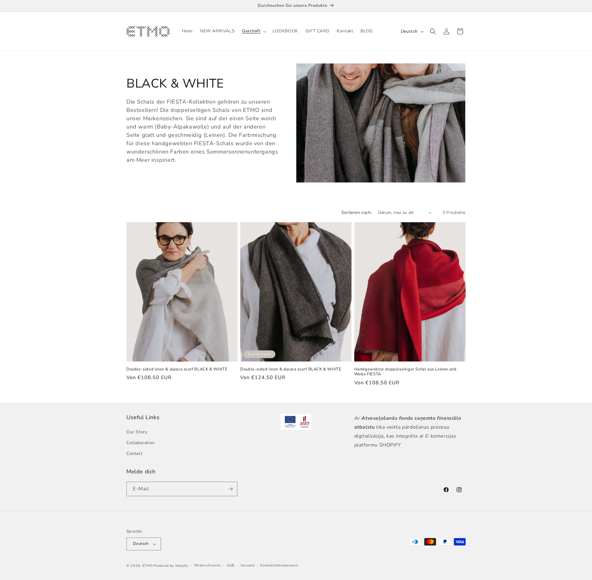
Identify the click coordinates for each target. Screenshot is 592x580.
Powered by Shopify (171, 565)
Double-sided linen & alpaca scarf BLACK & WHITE (177, 369)
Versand (247, 565)
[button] (253, 31)
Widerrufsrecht (207, 565)
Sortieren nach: (356, 212)
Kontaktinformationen (279, 565)
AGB (230, 565)
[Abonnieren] (230, 489)
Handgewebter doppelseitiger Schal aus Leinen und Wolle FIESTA (405, 372)
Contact (134, 453)
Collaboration (140, 443)
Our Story (136, 432)
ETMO (147, 565)
